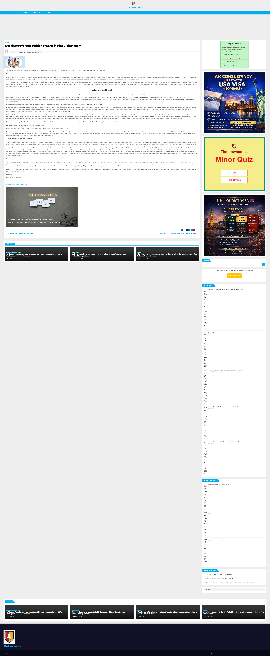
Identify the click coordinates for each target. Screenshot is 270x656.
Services (49, 12)
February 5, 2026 (77, 616)
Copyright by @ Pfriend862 (9, 653)
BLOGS (26, 12)
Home (11, 12)
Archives (208, 589)
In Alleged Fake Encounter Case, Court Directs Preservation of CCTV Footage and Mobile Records (34, 255)
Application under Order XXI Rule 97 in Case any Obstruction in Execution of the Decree (223, 406)
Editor (13, 51)
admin (16, 258)
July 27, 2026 (10, 616)
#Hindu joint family (23, 52)
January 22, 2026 (143, 616)
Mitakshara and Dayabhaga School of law (20, 233)
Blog (194, 653)
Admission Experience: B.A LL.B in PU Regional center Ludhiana (219, 539)
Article (6, 42)
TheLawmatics (135, 7)
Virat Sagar (207, 578)
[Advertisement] (135, 25)
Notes (18, 12)
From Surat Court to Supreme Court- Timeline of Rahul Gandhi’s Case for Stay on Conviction (233, 582)
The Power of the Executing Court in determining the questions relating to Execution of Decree (167, 255)
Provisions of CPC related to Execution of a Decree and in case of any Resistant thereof (223, 441)
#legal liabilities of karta (35, 52)
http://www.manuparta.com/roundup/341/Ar (16, 184)
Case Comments (14, 252)
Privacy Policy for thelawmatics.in (213, 653)
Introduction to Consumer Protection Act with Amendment (178, 233)
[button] (265, 12)
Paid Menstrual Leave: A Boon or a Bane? (222, 574)
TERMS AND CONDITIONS (227, 653)
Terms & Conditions (201, 653)
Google (206, 582)
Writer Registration (251, 653)
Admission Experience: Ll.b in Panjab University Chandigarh (219, 484)
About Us (264, 653)
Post (19, 252)
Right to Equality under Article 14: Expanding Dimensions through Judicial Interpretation (99, 255)
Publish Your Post (234, 276)
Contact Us (258, 653)
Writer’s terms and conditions (240, 653)
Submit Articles (37, 12)
